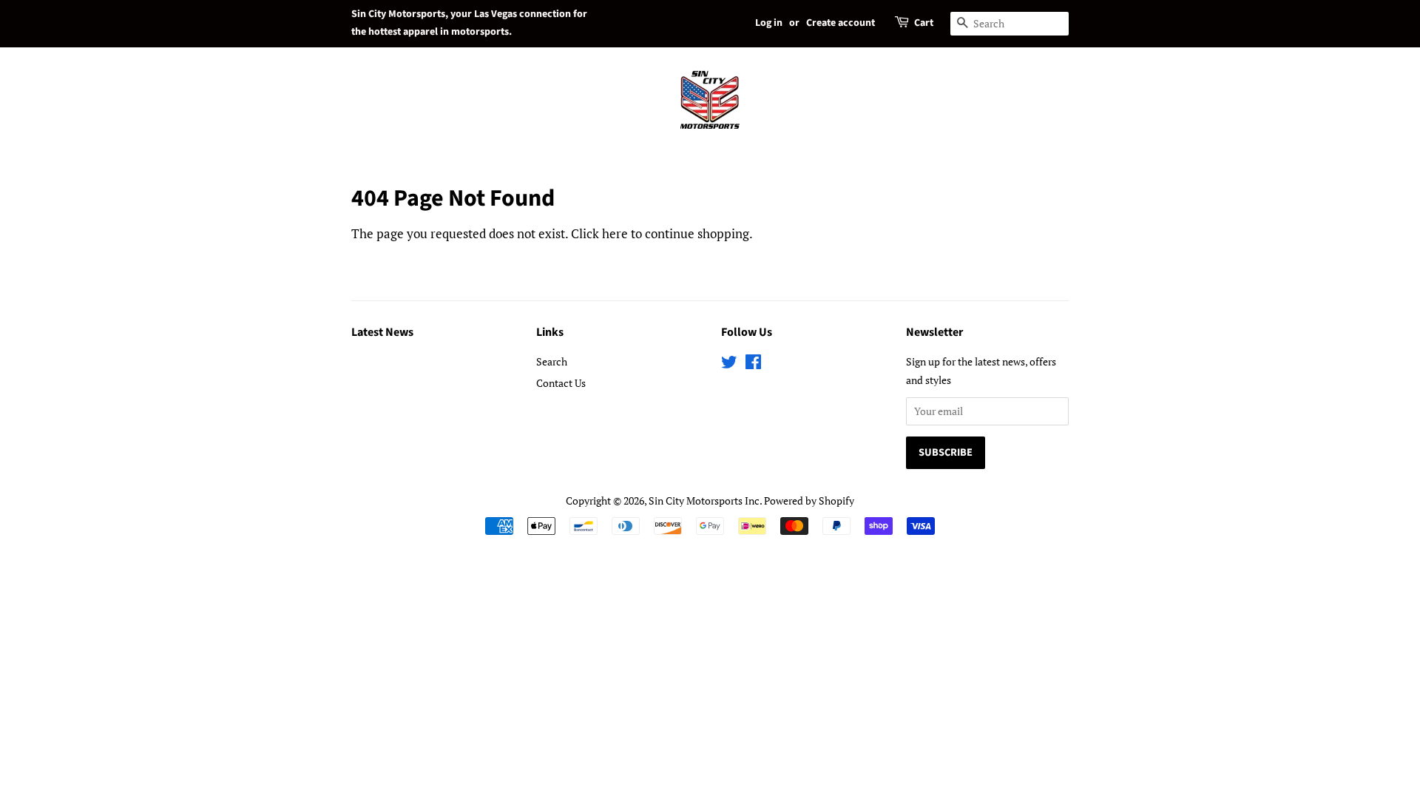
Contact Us (561, 383)
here (615, 233)
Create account (840, 23)
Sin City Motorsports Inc (704, 500)
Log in (768, 23)
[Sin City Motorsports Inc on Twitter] (729, 364)
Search (551, 361)
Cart (923, 23)
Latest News (382, 332)
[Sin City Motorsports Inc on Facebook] (753, 364)
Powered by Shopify (809, 500)
